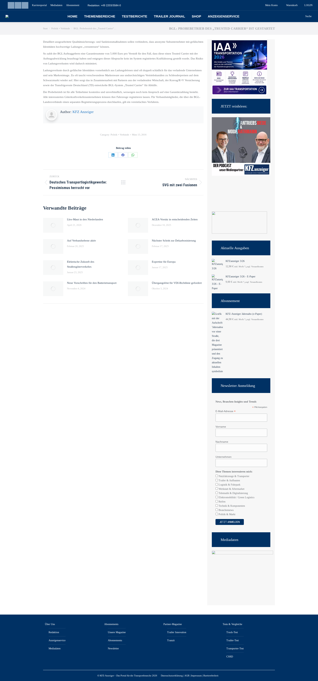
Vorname (220, 426)
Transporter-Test (235, 648)
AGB (186, 675)
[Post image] (53, 225)
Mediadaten (55, 648)
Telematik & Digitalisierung (233, 493)
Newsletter (113, 648)
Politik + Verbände (120, 134)
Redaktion (54, 632)
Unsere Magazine (117, 632)
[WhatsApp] (132, 155)
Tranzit (171, 640)
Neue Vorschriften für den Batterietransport (91, 282)
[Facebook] (123, 155)
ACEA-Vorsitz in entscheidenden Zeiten (175, 219)
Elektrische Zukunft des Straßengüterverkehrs (80, 264)
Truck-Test (232, 632)
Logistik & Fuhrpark (229, 484)
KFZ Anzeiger (83, 112)
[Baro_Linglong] (239, 232)
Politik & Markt (226, 514)
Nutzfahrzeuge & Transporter (233, 476)
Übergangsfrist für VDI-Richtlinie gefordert (177, 282)
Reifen (221, 501)
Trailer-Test (232, 640)
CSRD (229, 656)
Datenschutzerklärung (172, 675)
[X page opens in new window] (25, 5)
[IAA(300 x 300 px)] (239, 94)
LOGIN (308, 5)
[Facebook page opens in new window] (18, 5)
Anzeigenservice (57, 640)
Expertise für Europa (164, 261)
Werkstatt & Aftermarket (231, 489)
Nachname (221, 441)
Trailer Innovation (176, 632)
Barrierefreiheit (210, 675)
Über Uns (50, 624)
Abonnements (111, 624)
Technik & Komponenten (231, 505)
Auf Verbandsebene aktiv (81, 240)
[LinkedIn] (113, 155)
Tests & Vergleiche (232, 624)
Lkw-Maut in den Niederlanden (85, 219)
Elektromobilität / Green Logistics (236, 497)
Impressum (196, 675)
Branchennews (226, 510)
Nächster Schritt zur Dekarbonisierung (174, 240)
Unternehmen (223, 456)
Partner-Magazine (172, 624)
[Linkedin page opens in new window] (11, 5)
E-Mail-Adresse (225, 411)
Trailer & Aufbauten (229, 480)
